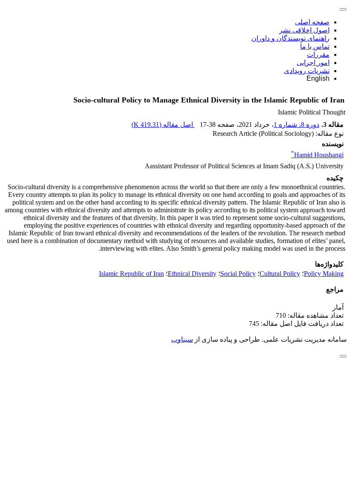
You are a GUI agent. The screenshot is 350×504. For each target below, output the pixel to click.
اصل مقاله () (163, 124)
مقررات (318, 54)
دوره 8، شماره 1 (296, 124)
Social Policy (238, 273)
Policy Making (324, 273)
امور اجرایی (313, 62)
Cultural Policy (280, 273)
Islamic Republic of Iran (131, 273)
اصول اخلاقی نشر (304, 30)
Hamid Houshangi (317, 154)
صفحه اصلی (312, 22)
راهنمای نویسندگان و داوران (290, 38)
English (318, 78)
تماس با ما (315, 46)
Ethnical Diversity (192, 273)
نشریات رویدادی (307, 70)
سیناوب (182, 339)
